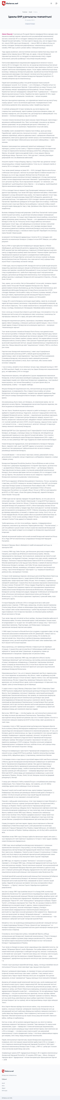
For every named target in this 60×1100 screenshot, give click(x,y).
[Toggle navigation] (56, 3)
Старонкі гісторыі (30, 23)
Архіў (30, 12)
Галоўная (24, 12)
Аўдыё (3, 1088)
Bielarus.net (9, 1071)
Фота (3, 1085)
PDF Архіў (4, 1090)
